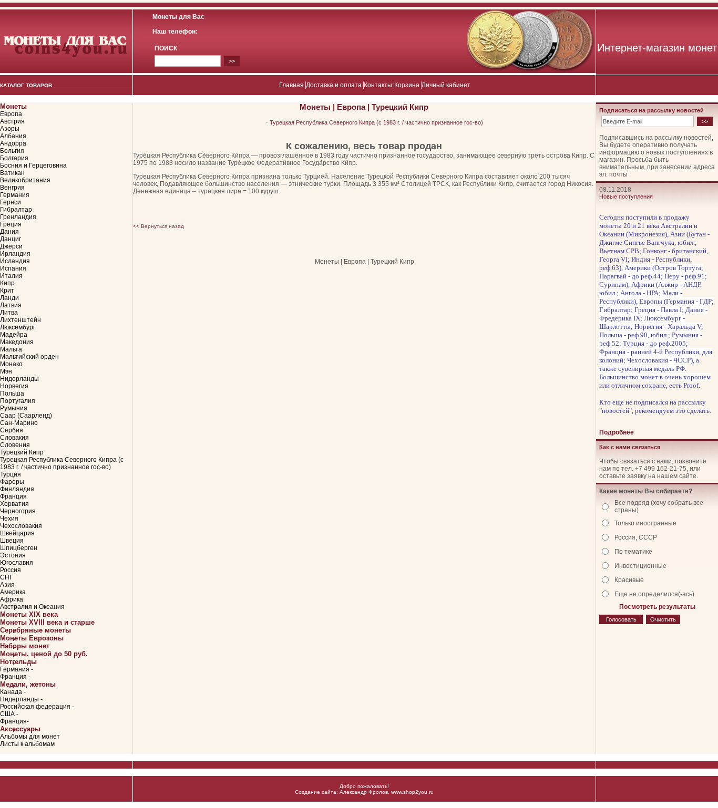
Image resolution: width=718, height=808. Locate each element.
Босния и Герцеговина (33, 165)
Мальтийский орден (29, 356)
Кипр (7, 283)
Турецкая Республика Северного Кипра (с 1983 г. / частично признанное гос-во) (62, 463)
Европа (11, 114)
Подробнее (616, 432)
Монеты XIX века (29, 614)
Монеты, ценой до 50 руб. (44, 654)
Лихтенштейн (20, 320)
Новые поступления (626, 196)
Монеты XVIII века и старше (47, 622)
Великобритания (25, 180)
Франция (13, 496)
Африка (11, 599)
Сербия (11, 430)
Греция (11, 224)
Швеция (12, 540)
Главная (291, 85)
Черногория (18, 511)
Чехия (9, 518)
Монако (11, 364)
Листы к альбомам (27, 744)
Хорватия (14, 503)
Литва (9, 312)
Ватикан (12, 173)
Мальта (11, 349)
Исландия (15, 261)
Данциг (10, 239)
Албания (13, 136)
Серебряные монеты (35, 630)
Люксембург (17, 327)
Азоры (9, 128)
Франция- (14, 721)
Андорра (13, 143)
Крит (7, 290)
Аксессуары (20, 729)
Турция (10, 474)
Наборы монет (24, 646)
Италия (11, 275)
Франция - (15, 676)
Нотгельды (18, 662)
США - (9, 714)
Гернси (10, 202)
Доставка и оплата (334, 85)
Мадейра (13, 334)
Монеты (13, 106)
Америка (13, 592)
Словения (15, 445)
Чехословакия (21, 526)
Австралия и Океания (32, 606)
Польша (12, 393)
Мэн (6, 371)
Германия (14, 195)
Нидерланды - (21, 699)
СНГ (6, 577)
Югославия (16, 562)
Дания (9, 231)
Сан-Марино (19, 423)
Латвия (11, 305)
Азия (7, 584)
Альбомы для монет (30, 736)
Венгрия (12, 187)
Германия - (16, 669)
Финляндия (17, 489)
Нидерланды (19, 378)
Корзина (406, 85)
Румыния (13, 408)
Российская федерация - (37, 706)
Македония (17, 342)
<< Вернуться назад (158, 226)
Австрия (12, 121)
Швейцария (17, 533)
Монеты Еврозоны (32, 638)
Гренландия (18, 217)
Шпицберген (18, 548)
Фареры (12, 481)
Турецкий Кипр (22, 452)
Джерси (11, 246)
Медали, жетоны (28, 684)
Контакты (378, 85)
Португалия (17, 401)
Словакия (14, 437)
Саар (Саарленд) (26, 415)
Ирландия (15, 253)
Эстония (13, 555)
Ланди (9, 298)
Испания (13, 268)
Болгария (14, 158)
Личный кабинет (446, 85)
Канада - (13, 692)
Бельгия (12, 150)
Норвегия (14, 386)
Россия (10, 570)
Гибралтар (16, 209)
